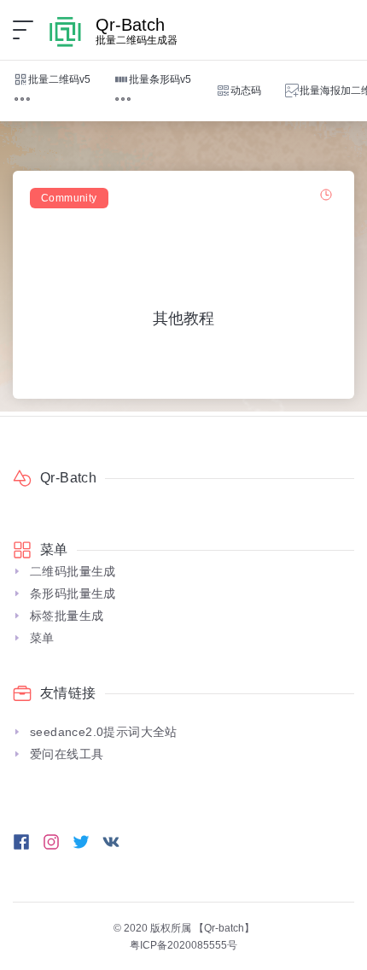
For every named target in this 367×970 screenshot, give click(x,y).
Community (69, 198)
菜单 (42, 638)
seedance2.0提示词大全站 (104, 732)
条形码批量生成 (73, 593)
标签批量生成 (66, 615)
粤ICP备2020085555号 (183, 945)
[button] (22, 99)
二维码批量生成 (73, 571)
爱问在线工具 (66, 754)
